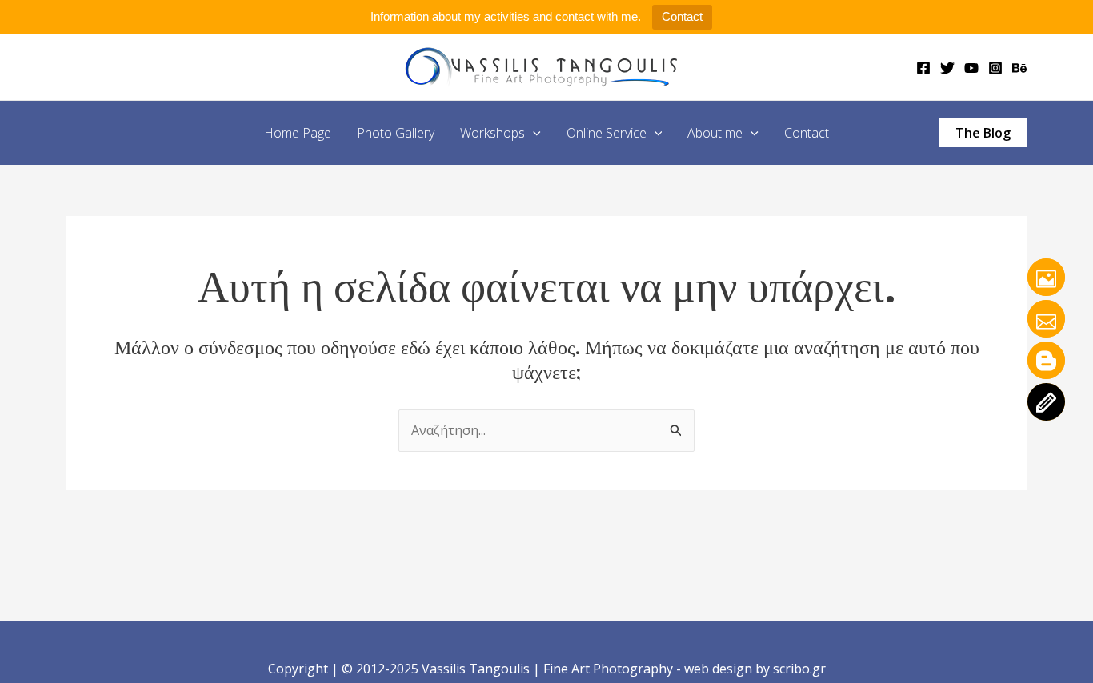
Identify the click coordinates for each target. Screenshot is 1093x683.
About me (715, 133)
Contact (682, 16)
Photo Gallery (395, 133)
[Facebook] (923, 68)
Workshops (492, 133)
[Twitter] (947, 68)
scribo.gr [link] (799, 668)
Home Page (297, 133)
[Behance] (1019, 68)
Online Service (607, 133)
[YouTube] (971, 68)
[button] (533, 133)
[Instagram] (995, 68)
